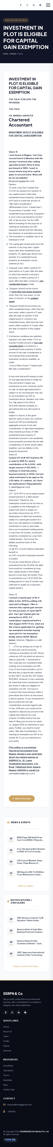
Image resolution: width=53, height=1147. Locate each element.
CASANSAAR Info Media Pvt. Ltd (34, 1131)
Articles (13, 54)
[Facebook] (20, 5)
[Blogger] (40, 5)
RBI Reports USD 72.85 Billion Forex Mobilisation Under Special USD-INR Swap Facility (31, 871)
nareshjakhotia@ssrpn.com (21, 773)
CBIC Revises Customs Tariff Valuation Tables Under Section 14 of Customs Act (30, 917)
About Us (7, 1031)
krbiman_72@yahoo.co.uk (29, 640)
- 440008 (11, 1111)
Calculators (8, 1070)
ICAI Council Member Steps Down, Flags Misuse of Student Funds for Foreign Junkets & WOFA (29, 860)
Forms (6, 1075)
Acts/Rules (8, 1066)
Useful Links (9, 1089)
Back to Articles (23, 798)
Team (6, 1036)
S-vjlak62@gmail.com (19, 487)
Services (7, 1050)
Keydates (7, 1080)
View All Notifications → (26, 966)
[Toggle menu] (48, 5)
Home (5, 54)
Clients (6, 1046)
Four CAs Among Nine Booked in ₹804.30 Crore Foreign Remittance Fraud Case (31, 848)
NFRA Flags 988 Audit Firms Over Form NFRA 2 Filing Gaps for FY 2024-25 (30, 837)
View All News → (26, 886)
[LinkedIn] (33, 5)
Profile (6, 1041)
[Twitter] (27, 5)
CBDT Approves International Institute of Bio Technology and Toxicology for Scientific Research (30, 952)
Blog (5, 1085)
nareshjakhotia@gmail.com (19, 1104)
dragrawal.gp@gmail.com (21, 181)
